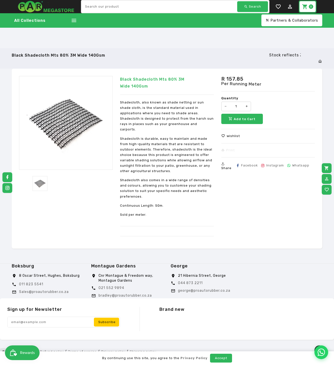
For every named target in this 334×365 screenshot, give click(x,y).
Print (230, 150)
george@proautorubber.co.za (204, 291)
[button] (230, 136)
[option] (40, 183)
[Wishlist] (327, 190)
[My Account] (327, 179)
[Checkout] (327, 168)
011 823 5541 (31, 284)
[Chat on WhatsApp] (321, 352)
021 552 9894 (111, 288)
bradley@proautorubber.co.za (125, 295)
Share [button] (226, 168)
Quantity (229, 98)
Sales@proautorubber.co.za (44, 292)
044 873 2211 (190, 283)
